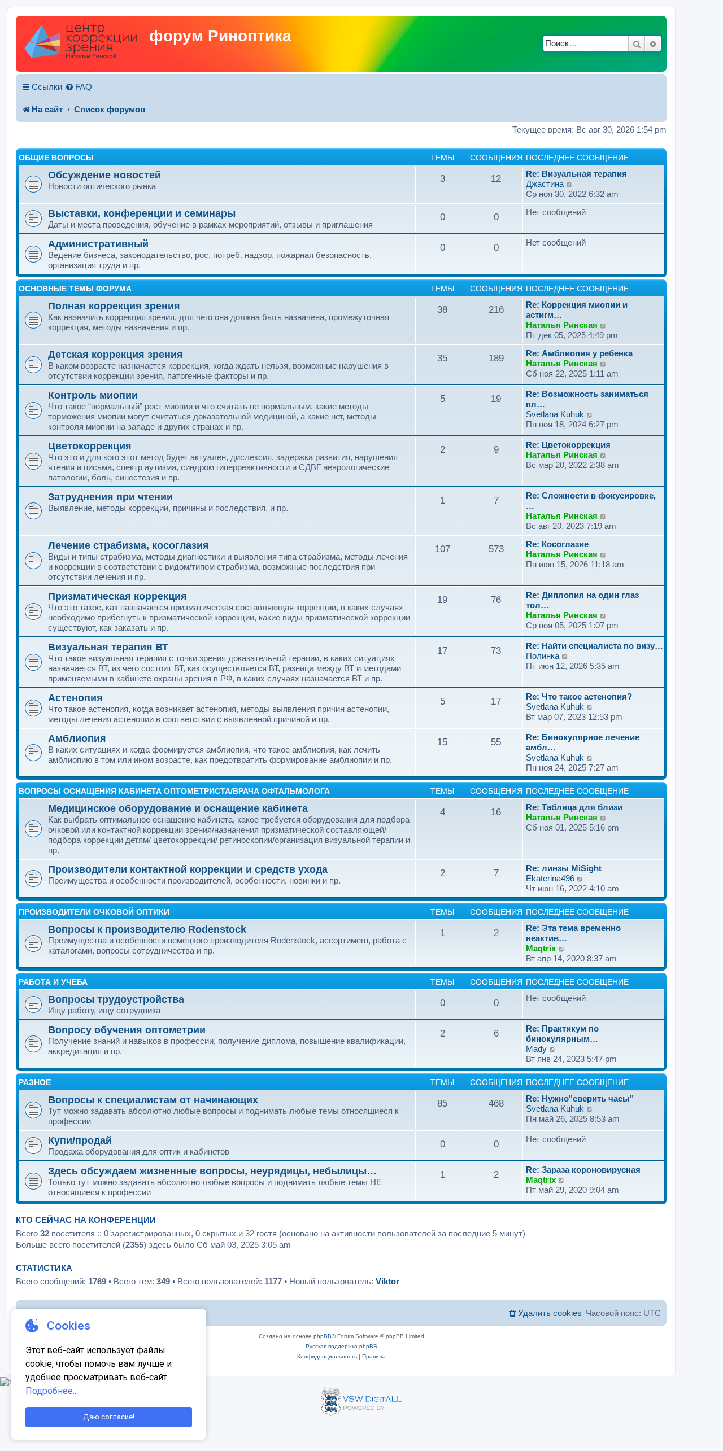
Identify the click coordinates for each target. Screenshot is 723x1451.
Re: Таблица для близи (574, 807)
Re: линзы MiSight (564, 868)
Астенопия (75, 697)
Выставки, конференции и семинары (142, 213)
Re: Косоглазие (557, 544)
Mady (536, 1049)
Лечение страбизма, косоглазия (128, 545)
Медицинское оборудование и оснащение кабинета (178, 808)
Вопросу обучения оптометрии (127, 1029)
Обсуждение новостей (104, 175)
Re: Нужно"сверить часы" (580, 1098)
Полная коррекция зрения (114, 306)
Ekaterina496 (550, 878)
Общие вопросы (56, 157)
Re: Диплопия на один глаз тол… (582, 600)
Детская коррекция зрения (115, 354)
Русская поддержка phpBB (341, 1346)
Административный (98, 244)
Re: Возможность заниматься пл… (587, 399)
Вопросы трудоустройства (116, 999)
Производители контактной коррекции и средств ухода (188, 869)
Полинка (542, 656)
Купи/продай (80, 1140)
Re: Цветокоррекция (568, 444)
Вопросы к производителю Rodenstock (147, 929)
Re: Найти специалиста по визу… (594, 645)
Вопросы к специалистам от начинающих (153, 1099)
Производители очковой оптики (94, 911)
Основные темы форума (75, 288)
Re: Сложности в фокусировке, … (591, 500)
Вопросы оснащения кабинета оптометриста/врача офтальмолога (174, 791)
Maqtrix (541, 948)
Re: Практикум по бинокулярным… (562, 1033)
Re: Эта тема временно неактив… (573, 933)
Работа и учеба (53, 981)
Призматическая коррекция (117, 596)
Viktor (387, 1281)
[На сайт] (84, 44)
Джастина (545, 184)
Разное (35, 1082)
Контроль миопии (93, 395)
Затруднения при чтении (110, 496)
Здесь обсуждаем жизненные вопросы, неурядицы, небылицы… (212, 1171)
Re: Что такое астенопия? (579, 696)
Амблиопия (77, 738)
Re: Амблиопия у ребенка (579, 353)
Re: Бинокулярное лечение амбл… (582, 742)
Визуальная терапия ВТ (108, 647)
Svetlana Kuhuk (555, 414)
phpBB (322, 1336)
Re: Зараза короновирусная (583, 1169)
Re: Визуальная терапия (576, 173)
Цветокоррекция (90, 446)
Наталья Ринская (562, 325)
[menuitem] (78, 87)
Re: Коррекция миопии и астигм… (577, 310)
